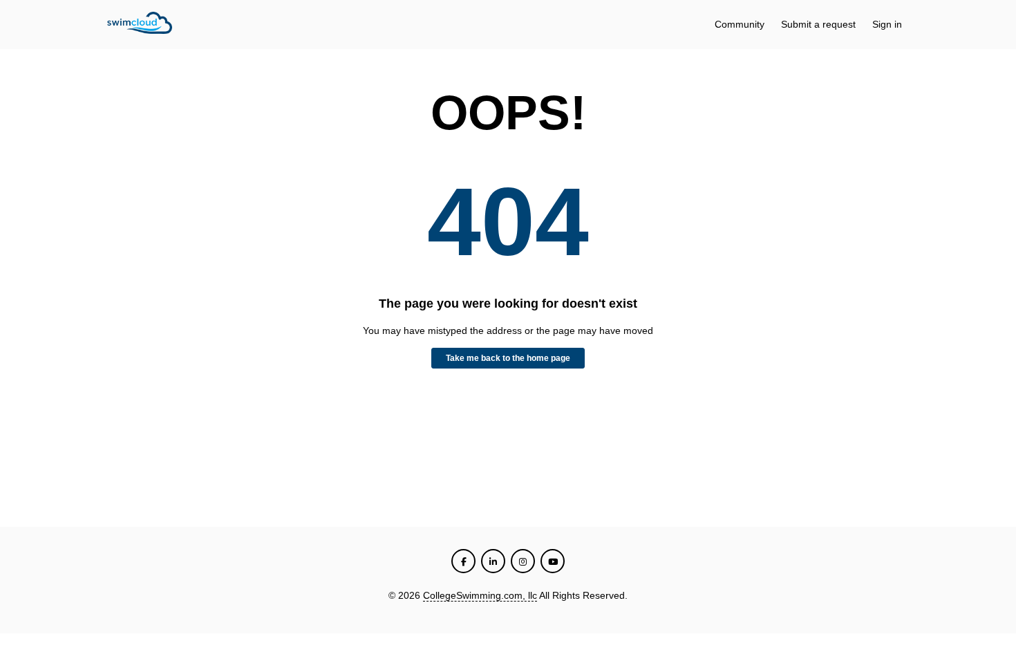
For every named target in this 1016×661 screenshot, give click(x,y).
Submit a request (818, 24)
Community (739, 24)
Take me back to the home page (508, 358)
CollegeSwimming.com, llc (480, 595)
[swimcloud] (139, 25)
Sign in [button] (887, 24)
